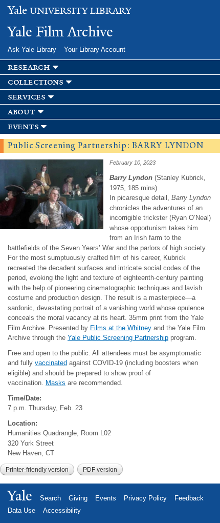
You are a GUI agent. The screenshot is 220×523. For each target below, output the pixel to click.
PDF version (100, 469)
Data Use (21, 510)
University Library (69, 11)
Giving (78, 498)
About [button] (21, 112)
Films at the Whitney (120, 328)
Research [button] (29, 67)
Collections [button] (35, 82)
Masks (55, 383)
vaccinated (51, 363)
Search (50, 498)
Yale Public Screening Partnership (118, 337)
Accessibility (62, 510)
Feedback (189, 498)
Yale (20, 496)
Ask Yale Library (32, 49)
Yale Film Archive (60, 32)
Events (105, 498)
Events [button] (23, 127)
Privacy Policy (145, 498)
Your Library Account (94, 49)
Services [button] (27, 97)
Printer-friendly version (37, 469)
